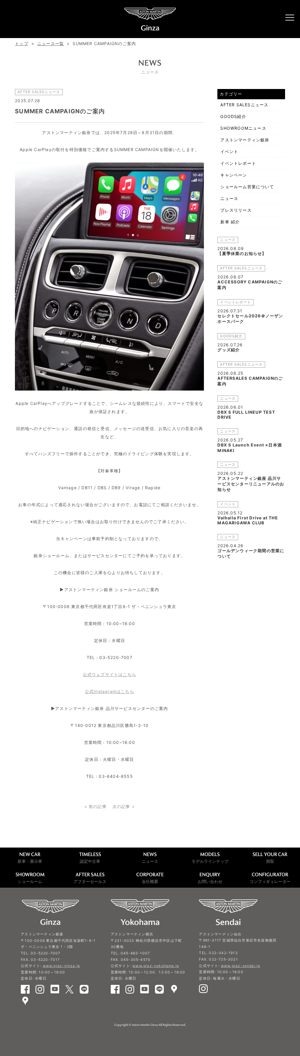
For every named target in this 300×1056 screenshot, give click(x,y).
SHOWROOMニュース (243, 128)
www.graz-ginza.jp (61, 965)
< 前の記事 (95, 806)
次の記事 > (123, 806)
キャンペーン (233, 174)
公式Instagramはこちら (109, 691)
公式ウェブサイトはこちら (109, 674)
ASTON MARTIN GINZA (150, 19)
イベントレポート (238, 163)
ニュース (229, 198)
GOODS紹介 (233, 116)
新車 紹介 (230, 221)
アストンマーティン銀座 (244, 139)
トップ (21, 43)
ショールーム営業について (247, 186)
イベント (229, 151)
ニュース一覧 (50, 43)
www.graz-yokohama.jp (155, 965)
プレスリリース (235, 210)
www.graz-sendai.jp (240, 965)
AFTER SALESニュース (244, 104)
